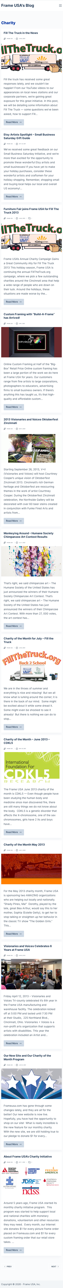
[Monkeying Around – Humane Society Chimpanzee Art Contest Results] (31, 561)
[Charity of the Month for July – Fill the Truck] (31, 666)
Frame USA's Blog (17, 5)
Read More (13, 123)
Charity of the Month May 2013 (24, 844)
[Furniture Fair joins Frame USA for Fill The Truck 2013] (31, 237)
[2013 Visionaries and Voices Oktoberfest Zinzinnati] (31, 447)
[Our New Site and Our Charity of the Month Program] (31, 1083)
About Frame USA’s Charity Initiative (28, 1156)
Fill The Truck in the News (21, 33)
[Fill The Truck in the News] (31, 57)
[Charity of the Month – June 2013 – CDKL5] (31, 767)
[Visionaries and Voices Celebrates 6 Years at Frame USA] (31, 974)
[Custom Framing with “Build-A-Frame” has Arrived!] (31, 342)
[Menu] (60, 5)
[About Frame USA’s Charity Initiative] (31, 1181)
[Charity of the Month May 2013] (31, 869)
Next (53, 1266)
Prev (9, 1266)
